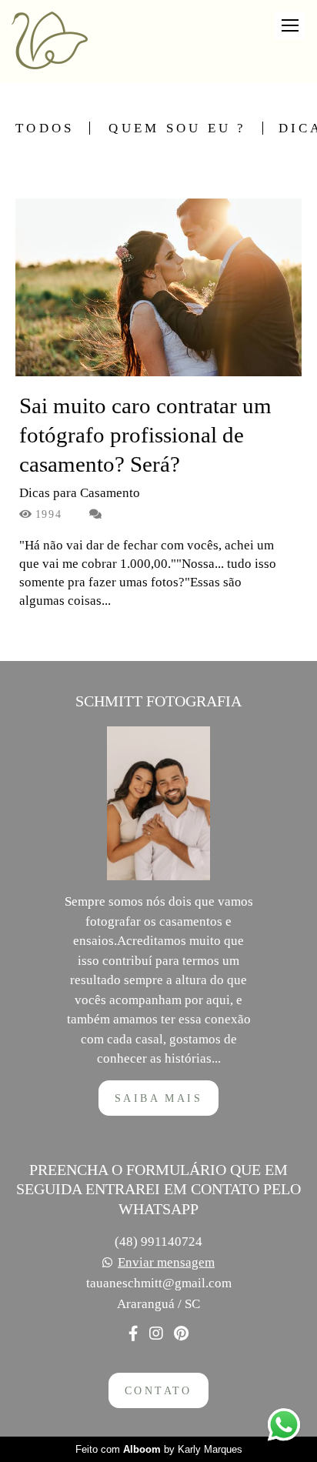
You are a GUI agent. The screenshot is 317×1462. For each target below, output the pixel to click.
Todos (44, 128)
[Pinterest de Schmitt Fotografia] (181, 1334)
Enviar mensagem (166, 1262)
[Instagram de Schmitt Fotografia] (155, 1334)
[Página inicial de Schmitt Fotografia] (50, 42)
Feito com (158, 1449)
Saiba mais (158, 1098)
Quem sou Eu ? (177, 128)
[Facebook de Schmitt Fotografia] (133, 1334)
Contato (158, 1390)
